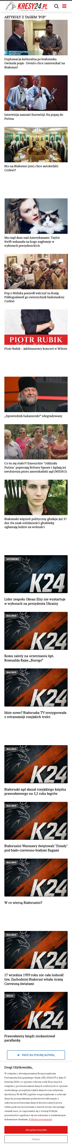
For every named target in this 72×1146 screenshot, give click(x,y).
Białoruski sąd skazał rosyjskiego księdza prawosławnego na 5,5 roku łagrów (35, 791)
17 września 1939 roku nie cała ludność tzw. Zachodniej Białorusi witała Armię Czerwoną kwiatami (34, 979)
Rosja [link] (9, 995)
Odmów (36, 1139)
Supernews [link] (12, 559)
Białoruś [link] (11, 615)
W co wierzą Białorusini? (23, 902)
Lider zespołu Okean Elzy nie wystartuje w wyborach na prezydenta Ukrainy (35, 601)
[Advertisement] (36, 187)
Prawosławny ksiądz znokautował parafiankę (29, 1038)
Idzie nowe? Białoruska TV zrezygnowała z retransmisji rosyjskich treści (35, 714)
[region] (36, 1104)
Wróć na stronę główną (38, 1055)
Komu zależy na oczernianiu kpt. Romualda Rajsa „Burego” (29, 658)
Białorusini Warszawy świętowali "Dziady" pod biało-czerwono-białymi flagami (36, 848)
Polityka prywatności (40, 1119)
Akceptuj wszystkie (36, 1129)
